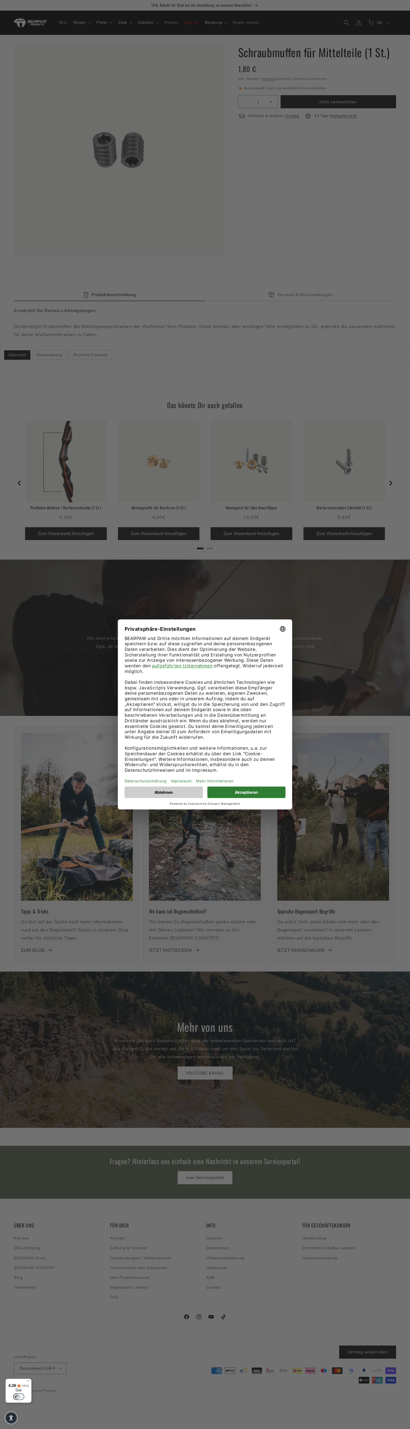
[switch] (18, 1396)
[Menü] (28, 1382)
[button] (11, 1418)
